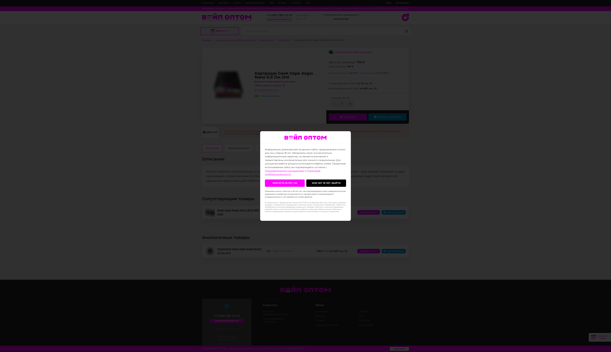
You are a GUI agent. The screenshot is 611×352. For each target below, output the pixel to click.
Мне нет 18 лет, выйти (326, 183)
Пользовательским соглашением (284, 171)
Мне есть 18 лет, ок (285, 183)
